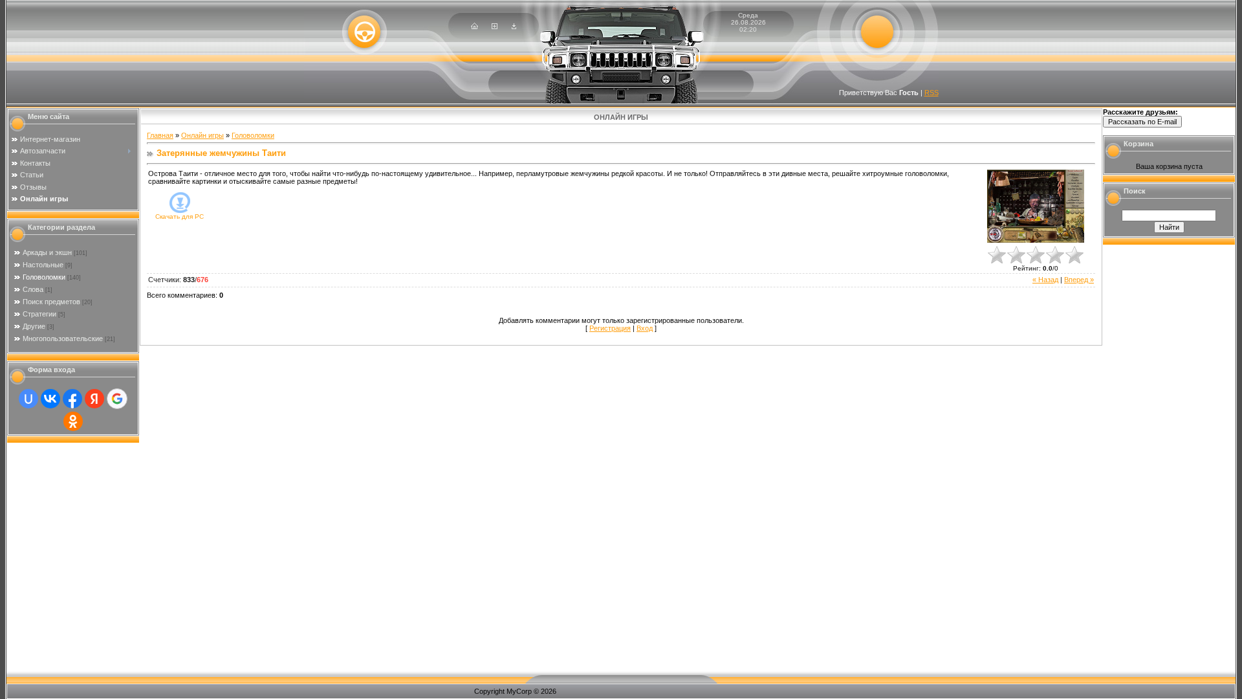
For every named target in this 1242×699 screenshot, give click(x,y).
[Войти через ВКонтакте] (50, 398)
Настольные (43, 265)
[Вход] (514, 26)
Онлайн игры (202, 135)
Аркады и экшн (47, 252)
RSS (931, 92)
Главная (160, 135)
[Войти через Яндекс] (94, 398)
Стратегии (39, 314)
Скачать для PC (179, 216)
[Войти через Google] (117, 398)
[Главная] (474, 26)
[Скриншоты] (1035, 206)
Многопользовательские (63, 338)
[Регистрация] (494, 26)
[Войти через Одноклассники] (73, 421)
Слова (33, 289)
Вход (645, 328)
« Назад (1045, 279)
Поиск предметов (51, 301)
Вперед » (1079, 279)
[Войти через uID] (28, 398)
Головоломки (44, 277)
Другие (34, 326)
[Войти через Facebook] (72, 398)
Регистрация (610, 328)
